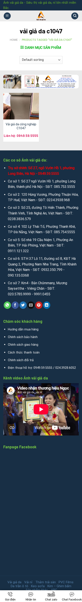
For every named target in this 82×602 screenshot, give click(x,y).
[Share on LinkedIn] (46, 305)
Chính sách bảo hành (23, 337)
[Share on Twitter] (23, 305)
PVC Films (66, 582)
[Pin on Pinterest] (38, 305)
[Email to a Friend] (31, 305)
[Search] (74, 16)
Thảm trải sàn (45, 582)
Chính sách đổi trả (21, 360)
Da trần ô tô (19, 586)
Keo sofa (38, 586)
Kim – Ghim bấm (59, 586)
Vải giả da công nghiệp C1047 (21, 126)
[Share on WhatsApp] (7, 305)
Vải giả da (14, 582)
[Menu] (7, 16)
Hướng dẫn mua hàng (23, 329)
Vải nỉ (28, 582)
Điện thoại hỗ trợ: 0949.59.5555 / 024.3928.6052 (42, 368)
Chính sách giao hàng (23, 345)
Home (14, 39)
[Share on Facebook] (15, 305)
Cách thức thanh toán (24, 352)
